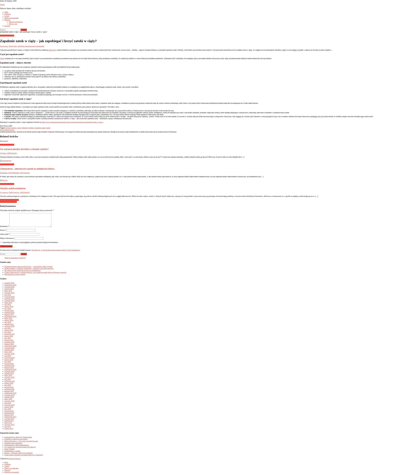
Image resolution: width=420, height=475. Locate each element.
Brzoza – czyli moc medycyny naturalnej (18, 453)
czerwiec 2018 (9, 401)
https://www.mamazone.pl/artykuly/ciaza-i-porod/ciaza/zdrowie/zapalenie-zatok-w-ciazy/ (72, 122)
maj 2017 (7, 427)
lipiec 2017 (8, 423)
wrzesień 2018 (9, 395)
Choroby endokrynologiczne (13, 188)
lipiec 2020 (8, 352)
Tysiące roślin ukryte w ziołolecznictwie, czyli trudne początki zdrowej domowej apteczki (35, 272)
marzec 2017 (8, 429)
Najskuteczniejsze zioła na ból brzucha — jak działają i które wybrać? (28, 266)
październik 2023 (10, 316)
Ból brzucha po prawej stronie (14, 274)
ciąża (19, 128)
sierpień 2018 (9, 397)
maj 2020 (7, 356)
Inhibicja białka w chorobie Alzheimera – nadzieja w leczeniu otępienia (28, 268)
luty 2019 (7, 385)
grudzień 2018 (9, 389)
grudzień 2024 (9, 299)
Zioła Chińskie (9, 449)
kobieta (31, 128)
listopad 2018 (9, 391)
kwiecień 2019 (9, 381)
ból (5, 71)
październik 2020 (10, 346)
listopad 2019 (9, 367)
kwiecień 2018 (9, 405)
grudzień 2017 (9, 413)
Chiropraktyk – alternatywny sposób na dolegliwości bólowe (27, 169)
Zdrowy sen (13, 24)
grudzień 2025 (9, 283)
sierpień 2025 (9, 289)
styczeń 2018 (8, 411)
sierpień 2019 (9, 373)
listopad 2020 (9, 344)
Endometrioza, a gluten (12, 451)
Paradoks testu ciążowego (13, 443)
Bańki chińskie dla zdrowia (9, 200)
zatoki (48, 128)
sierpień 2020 (9, 350)
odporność (52, 50)
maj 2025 (7, 295)
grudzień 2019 (9, 366)
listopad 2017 (9, 415)
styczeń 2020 (8, 364)
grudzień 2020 (9, 342)
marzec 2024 (8, 306)
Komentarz (4, 226)
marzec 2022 (8, 330)
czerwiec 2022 (9, 326)
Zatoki (2, 58)
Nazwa (3, 230)
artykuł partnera (11, 128)
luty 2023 (7, 322)
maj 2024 (7, 305)
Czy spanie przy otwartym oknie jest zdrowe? (20, 447)
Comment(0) (40, 46)
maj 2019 (7, 379)
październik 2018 (10, 393)
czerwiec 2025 (9, 293)
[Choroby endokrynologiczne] (210, 180)
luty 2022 (7, 332)
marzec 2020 (8, 360)
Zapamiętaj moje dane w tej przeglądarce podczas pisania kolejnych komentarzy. (30, 242)
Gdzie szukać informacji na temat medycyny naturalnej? (23, 455)
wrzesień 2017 (9, 419)
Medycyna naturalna (11, 18)
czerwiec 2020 (9, 354)
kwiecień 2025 (9, 297)
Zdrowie (7, 20)
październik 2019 (10, 369)
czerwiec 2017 (9, 425)
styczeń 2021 (8, 340)
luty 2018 (7, 409)
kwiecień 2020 (9, 358)
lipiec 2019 (8, 375)
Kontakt (7, 26)
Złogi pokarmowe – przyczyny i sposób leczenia (21, 441)
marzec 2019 (8, 383)
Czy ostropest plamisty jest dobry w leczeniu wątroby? (24, 149)
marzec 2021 (8, 336)
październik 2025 (10, 285)
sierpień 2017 (9, 421)
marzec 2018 (8, 407)
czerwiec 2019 (9, 377)
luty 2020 (7, 362)
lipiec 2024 (8, 303)
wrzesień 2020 (9, 348)
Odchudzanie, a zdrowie (8, 202)
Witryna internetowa (7, 238)
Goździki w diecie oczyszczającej (16, 439)
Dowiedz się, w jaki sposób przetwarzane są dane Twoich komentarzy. (56, 250)
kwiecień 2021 (9, 334)
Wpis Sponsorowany (28, 46)
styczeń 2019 (8, 387)
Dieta (6, 12)
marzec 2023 (8, 320)
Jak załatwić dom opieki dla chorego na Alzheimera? (22, 270)
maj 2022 (7, 328)
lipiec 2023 (8, 318)
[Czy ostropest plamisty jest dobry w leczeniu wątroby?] (210, 141)
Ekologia (7, 14)
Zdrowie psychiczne (16, 22)
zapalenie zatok (40, 128)
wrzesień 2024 (9, 301)
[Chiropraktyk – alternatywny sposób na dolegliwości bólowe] (210, 161)
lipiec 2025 (8, 291)
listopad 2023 (9, 314)
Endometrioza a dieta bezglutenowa (16, 445)
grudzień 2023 (9, 312)
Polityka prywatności (11, 472)
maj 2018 (7, 403)
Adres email (5, 234)
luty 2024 (7, 308)
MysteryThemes (14, 459)
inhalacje (25, 128)
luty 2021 (7, 338)
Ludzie (6, 16)
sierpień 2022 (9, 324)
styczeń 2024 (8, 310)
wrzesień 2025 (9, 287)
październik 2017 (10, 417)
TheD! (2, 5)
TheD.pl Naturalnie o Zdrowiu (15, 258)
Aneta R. (14, 153)
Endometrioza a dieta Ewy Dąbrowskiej (18, 437)
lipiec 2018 (8, 399)
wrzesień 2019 (9, 371)
